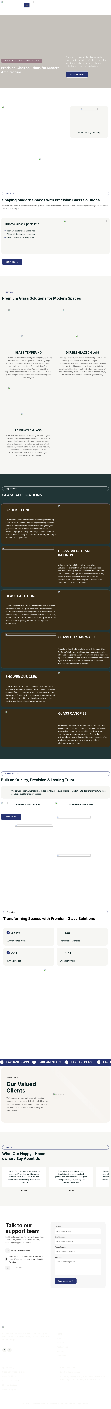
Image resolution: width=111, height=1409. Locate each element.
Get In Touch (10, 817)
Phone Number (60, 1247)
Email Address (60, 1237)
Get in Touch (12, 262)
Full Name (58, 1227)
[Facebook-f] (4, 1350)
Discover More (76, 74)
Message (58, 1257)
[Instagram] (9, 1350)
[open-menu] (27, 5)
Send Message (64, 1281)
